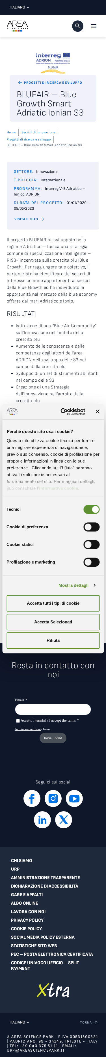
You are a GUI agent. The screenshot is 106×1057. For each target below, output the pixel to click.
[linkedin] (42, 819)
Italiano (17, 7)
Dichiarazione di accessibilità (44, 886)
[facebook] (31, 798)
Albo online (24, 903)
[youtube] (74, 798)
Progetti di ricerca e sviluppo (29, 139)
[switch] (91, 526)
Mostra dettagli (74, 585)
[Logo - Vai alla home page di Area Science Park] (17, 26)
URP (15, 869)
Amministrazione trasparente (45, 878)
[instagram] (53, 798)
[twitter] (63, 819)
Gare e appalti (27, 895)
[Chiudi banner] (97, 412)
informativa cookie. (59, 488)
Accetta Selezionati (53, 621)
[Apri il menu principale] (93, 26)
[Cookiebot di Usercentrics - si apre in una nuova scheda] (63, 411)
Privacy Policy (27, 920)
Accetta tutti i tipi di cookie (53, 603)
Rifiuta (53, 640)
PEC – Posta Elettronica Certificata (52, 954)
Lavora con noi (28, 912)
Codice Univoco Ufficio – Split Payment (45, 965)
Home (11, 132)
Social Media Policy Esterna (43, 937)
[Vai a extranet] (53, 990)
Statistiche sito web (34, 946)
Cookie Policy (26, 929)
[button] (77, 26)
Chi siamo (21, 860)
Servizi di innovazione (38, 132)
